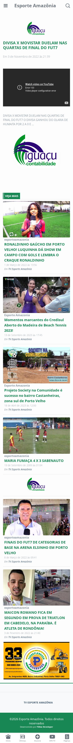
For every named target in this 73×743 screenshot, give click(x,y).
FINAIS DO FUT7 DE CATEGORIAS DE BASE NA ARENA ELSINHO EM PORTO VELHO (36, 547)
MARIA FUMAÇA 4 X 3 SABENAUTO (34, 460)
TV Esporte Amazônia (20, 269)
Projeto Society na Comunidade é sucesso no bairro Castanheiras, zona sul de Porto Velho (33, 395)
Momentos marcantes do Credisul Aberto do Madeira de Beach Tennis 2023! (35, 325)
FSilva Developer (45, 726)
